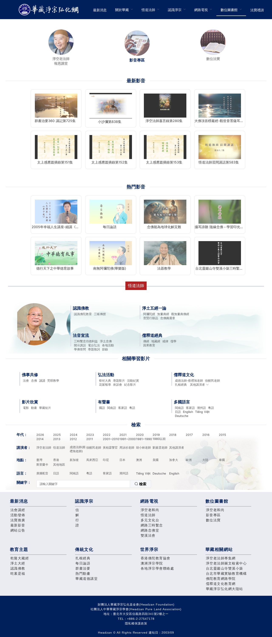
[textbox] (83, 484)
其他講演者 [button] (197, 384)
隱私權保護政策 (136, 623)
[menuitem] (100, 9)
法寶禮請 (257, 10)
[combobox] (93, 484)
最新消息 (100, 10)
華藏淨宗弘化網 (49, 10)
